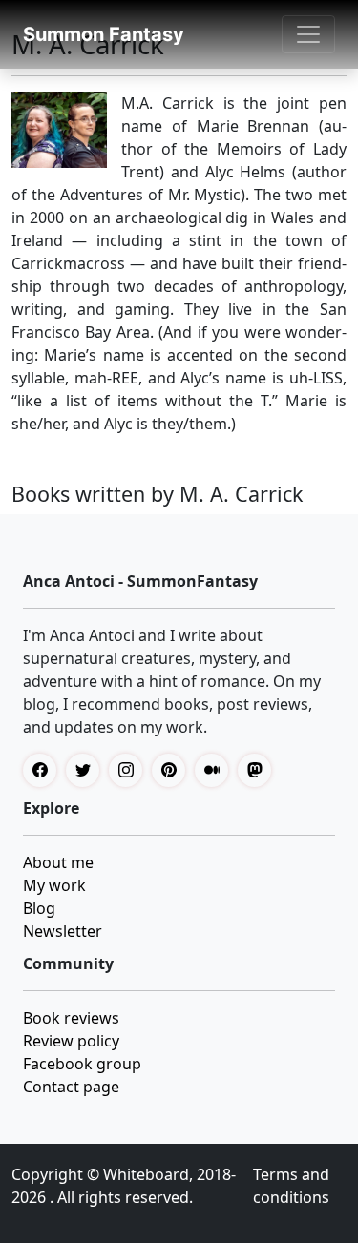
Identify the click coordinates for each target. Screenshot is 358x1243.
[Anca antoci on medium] (216, 770)
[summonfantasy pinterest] (173, 770)
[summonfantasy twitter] (87, 770)
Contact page (71, 1086)
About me (58, 862)
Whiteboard (146, 1174)
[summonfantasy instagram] (130, 770)
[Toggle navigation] (308, 34)
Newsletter (62, 931)
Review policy (71, 1040)
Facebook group (82, 1063)
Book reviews (71, 1017)
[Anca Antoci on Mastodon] (259, 770)
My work (54, 885)
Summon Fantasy (103, 34)
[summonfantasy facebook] (44, 770)
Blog (39, 908)
